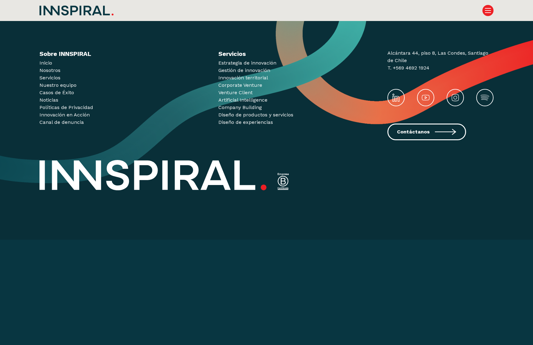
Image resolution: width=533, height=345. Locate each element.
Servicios (49, 78)
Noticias (48, 100)
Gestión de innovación (244, 70)
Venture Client (235, 92)
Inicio (45, 63)
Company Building (240, 107)
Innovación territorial (243, 78)
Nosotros (49, 70)
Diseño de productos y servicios (255, 115)
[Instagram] (455, 97)
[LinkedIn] (396, 97)
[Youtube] (425, 97)
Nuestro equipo (57, 85)
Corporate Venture (240, 85)
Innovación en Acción (64, 115)
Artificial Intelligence (242, 100)
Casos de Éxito (56, 92)
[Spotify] (485, 97)
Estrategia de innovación (247, 63)
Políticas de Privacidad (66, 107)
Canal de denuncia (61, 122)
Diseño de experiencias (245, 122)
